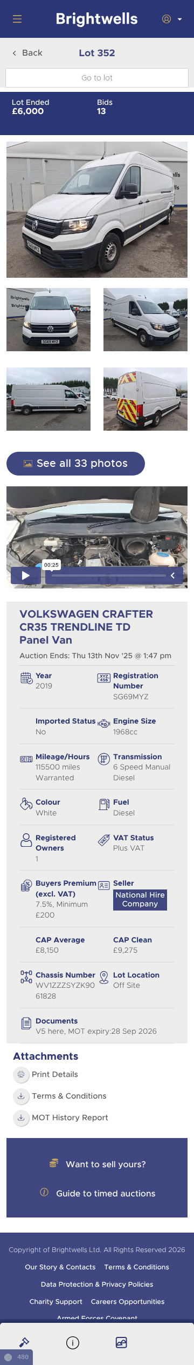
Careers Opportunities (128, 1301)
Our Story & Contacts (60, 1267)
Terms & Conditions (69, 1096)
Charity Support (56, 1301)
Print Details (55, 1075)
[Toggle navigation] (15, 19)
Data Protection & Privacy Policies (97, 1284)
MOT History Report (70, 1118)
